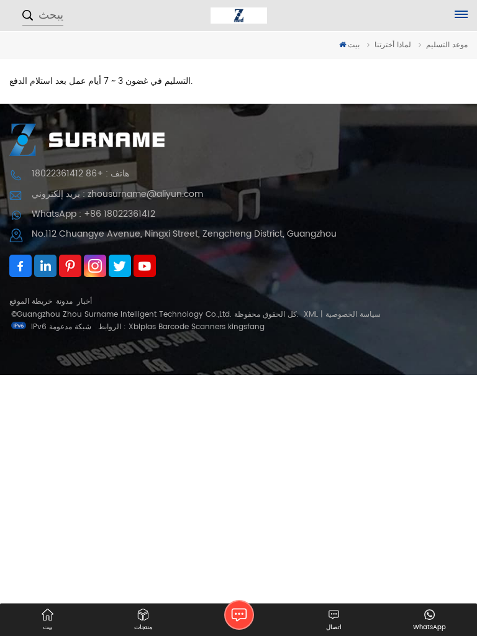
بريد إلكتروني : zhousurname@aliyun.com (117, 194)
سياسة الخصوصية (353, 314)
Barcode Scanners (191, 327)
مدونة (64, 301)
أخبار (84, 301)
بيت (354, 45)
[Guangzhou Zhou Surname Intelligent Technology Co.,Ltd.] (239, 15)
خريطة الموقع (30, 301)
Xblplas (142, 327)
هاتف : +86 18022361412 (80, 173)
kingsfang (246, 327)
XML (311, 314)
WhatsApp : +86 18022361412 (93, 214)
